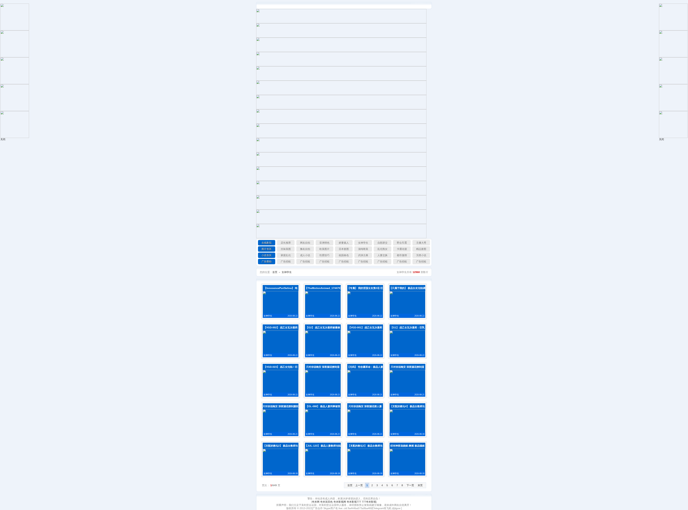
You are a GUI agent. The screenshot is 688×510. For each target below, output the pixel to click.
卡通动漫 (402, 249)
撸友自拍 (305, 249)
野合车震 (402, 242)
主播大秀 (421, 242)
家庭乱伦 (286, 255)
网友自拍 (305, 242)
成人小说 (305, 255)
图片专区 (267, 249)
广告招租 (286, 261)
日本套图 (344, 249)
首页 (274, 272)
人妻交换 (383, 255)
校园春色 (344, 255)
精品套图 (421, 249)
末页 (420, 485)
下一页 (410, 485)
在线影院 (267, 242)
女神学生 (363, 242)
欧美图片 (324, 249)
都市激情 (402, 255)
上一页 (359, 485)
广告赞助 (267, 261)
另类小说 (421, 255)
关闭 (2, 139)
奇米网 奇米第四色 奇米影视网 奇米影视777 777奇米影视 (344, 501)
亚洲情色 (324, 242)
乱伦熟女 (383, 249)
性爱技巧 (324, 255)
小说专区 (267, 255)
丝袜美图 (286, 249)
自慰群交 (383, 242)
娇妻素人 (344, 242)
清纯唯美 (363, 249)
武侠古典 (363, 255)
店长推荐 (286, 242)
